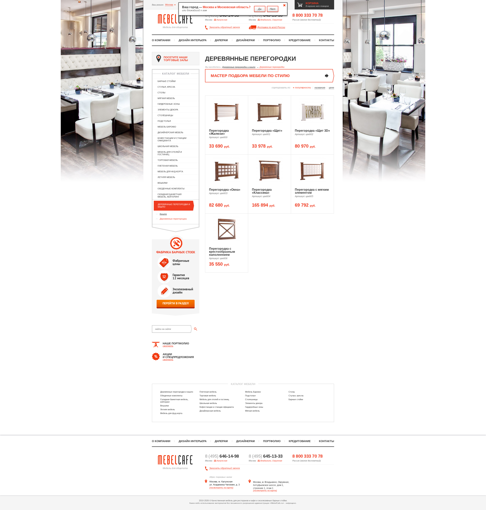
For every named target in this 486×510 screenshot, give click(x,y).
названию (320, 87)
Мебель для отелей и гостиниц (170, 153)
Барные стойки (167, 81)
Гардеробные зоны (169, 104)
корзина (312, 3)
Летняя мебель (166, 177)
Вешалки (162, 183)
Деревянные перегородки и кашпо (174, 205)
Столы (161, 92)
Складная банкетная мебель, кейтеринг (169, 195)
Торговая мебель (168, 160)
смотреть (168, 346)
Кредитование (300, 40)
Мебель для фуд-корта (170, 171)
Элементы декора (168, 110)
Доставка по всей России (271, 27)
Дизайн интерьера (193, 40)
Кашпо (163, 214)
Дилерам (221, 40)
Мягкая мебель (166, 98)
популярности (303, 87)
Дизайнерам (245, 40)
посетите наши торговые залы (176, 59)
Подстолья (164, 121)
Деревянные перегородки (173, 219)
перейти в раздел (176, 303)
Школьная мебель (168, 146)
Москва (169, 4)
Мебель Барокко (167, 127)
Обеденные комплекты (171, 188)
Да (259, 8)
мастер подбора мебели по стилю (250, 75)
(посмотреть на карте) (221, 487)
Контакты (326, 40)
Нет (272, 8)
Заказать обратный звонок (224, 27)
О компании (161, 40)
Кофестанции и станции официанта (172, 139)
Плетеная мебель (168, 166)
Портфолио (272, 40)
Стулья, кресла (166, 87)
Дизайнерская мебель (170, 132)
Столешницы (165, 115)
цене (331, 87)
